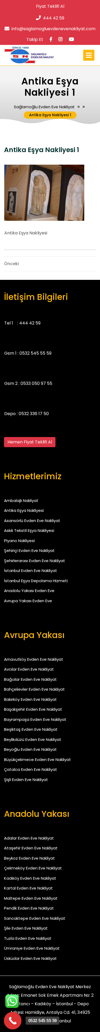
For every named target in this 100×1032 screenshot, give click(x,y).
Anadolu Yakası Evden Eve (29, 590)
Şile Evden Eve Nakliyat (26, 928)
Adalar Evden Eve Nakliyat (29, 838)
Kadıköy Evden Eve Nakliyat (30, 878)
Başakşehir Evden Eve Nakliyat (33, 709)
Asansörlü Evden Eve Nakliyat (32, 520)
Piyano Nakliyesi (19, 540)
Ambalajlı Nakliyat (21, 500)
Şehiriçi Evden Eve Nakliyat (29, 550)
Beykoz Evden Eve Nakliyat (29, 858)
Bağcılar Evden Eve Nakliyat (30, 679)
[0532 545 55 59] (13, 1021)
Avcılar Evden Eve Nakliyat (29, 669)
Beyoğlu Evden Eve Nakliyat (30, 749)
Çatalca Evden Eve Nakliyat (30, 769)
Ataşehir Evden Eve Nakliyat (31, 848)
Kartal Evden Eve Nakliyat (28, 888)
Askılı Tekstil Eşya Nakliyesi (29, 530)
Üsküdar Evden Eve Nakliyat (30, 958)
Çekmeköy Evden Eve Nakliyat (33, 868)
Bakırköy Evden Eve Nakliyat (30, 699)
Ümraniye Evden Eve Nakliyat (32, 948)
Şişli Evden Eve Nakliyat (26, 779)
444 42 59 (53, 18)
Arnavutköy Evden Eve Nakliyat (33, 659)
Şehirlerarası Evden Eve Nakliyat (34, 560)
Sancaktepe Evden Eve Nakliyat (34, 918)
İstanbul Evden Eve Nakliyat (30, 570)
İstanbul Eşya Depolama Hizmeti (36, 580)
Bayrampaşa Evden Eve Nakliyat (35, 719)
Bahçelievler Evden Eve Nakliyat (34, 689)
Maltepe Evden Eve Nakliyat (31, 898)
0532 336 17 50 (34, 414)
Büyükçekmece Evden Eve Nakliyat (37, 759)
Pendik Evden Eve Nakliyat (29, 908)
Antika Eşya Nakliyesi (24, 510)
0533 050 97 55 (36, 383)
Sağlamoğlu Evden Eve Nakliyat (44, 107)
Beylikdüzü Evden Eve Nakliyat (32, 739)
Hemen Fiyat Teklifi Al (29, 442)
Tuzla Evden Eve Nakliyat (27, 938)
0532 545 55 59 (35, 353)
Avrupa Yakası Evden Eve (28, 601)
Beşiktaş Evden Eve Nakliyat (31, 729)
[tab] (88, 55)
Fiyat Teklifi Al (50, 6)
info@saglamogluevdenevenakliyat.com (53, 29)
